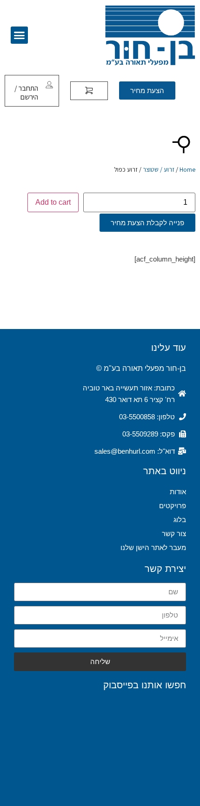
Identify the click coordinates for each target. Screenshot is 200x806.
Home (187, 169)
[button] (19, 35)
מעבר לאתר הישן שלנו (153, 547)
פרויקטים (172, 506)
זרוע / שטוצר (158, 169)
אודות (178, 492)
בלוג (179, 520)
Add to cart (53, 202)
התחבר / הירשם (26, 92)
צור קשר (174, 533)
